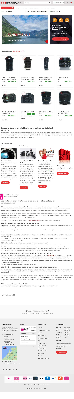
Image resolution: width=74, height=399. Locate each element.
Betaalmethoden (42, 335)
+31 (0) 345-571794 (8, 361)
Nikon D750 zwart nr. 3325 (27, 111)
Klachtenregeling (42, 348)
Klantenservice (42, 324)
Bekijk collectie (19, 51)
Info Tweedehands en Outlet (36, 8)
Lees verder (5, 182)
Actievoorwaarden (42, 350)
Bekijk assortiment (62, 173)
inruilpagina (51, 255)
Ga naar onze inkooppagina (60, 39)
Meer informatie (62, 352)
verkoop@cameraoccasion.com (12, 364)
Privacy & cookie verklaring (30, 384)
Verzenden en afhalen (43, 338)
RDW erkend (51, 170)
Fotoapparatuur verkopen (44, 330)
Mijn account (41, 353)
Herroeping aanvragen (43, 358)
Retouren (40, 340)
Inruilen (47, 8)
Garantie (40, 333)
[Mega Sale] (65, 155)
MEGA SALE (24, 8)
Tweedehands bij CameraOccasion (42, 344)
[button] (3, 41)
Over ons (18, 8)
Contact (52, 8)
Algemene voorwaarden (44, 384)
